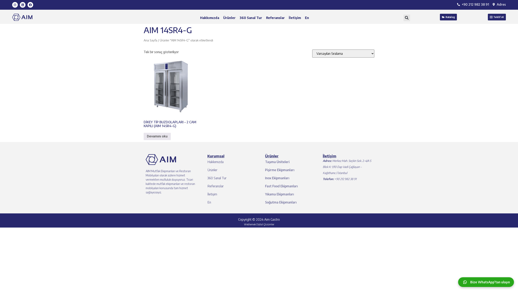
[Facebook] (30, 5)
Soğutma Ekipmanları (281, 202)
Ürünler (229, 18)
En (307, 18)
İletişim (295, 18)
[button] (406, 18)
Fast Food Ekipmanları (281, 186)
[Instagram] (15, 5)
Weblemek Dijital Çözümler (259, 224)
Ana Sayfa (150, 40)
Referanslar (275, 18)
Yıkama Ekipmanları (279, 194)
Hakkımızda (209, 18)
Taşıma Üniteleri (277, 162)
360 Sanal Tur (251, 18)
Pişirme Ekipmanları (279, 170)
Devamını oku (157, 136)
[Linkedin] (22, 5)
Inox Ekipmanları (277, 178)
